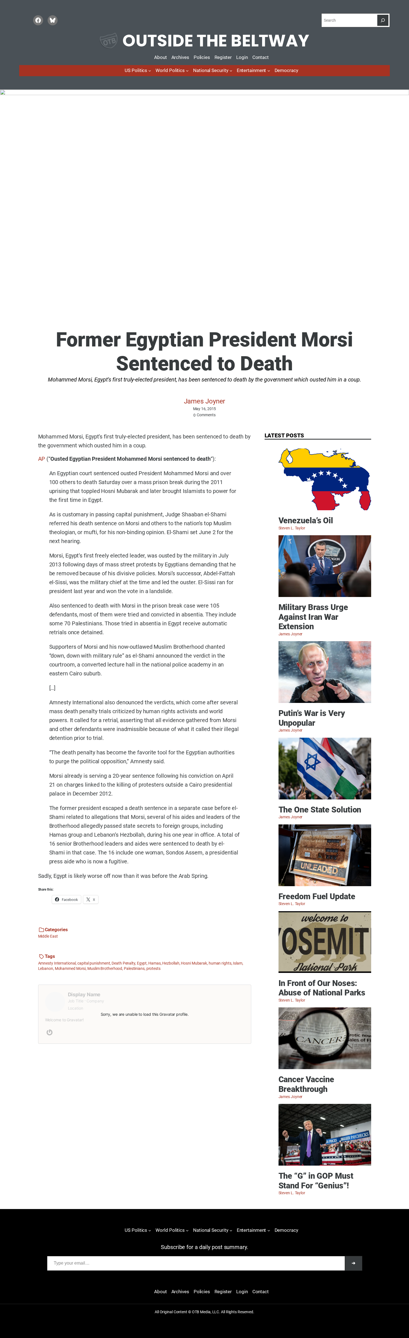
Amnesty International (57, 963)
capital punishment (93, 963)
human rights (220, 963)
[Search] (382, 20)
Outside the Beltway (215, 40)
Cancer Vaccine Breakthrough (306, 1084)
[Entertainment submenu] (268, 70)
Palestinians (134, 968)
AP (41, 458)
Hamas (154, 963)
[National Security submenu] (231, 70)
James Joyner (204, 401)
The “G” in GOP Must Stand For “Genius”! (316, 1180)
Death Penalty (123, 963)
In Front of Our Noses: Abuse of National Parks (322, 988)
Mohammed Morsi (70, 968)
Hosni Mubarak (194, 963)
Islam (237, 963)
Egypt (142, 963)
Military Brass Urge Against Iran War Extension (313, 617)
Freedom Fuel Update (317, 896)
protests (153, 968)
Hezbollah (170, 963)
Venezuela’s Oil (306, 520)
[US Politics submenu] (149, 70)
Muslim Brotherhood (104, 968)
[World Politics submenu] (187, 70)
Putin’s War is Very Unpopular (312, 718)
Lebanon (45, 968)
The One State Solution (320, 809)
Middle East (48, 936)
